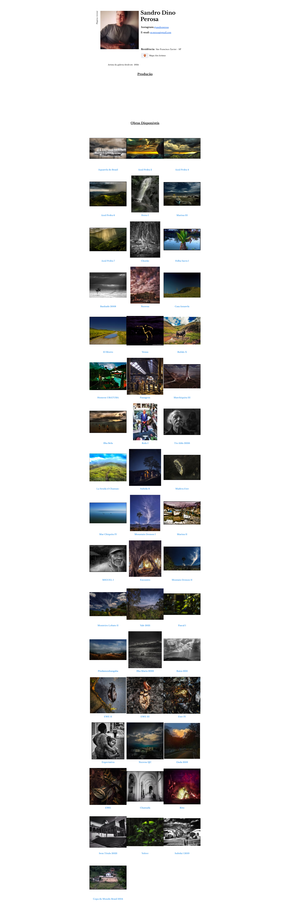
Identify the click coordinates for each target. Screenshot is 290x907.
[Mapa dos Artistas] (145, 55)
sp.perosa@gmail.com (160, 32)
